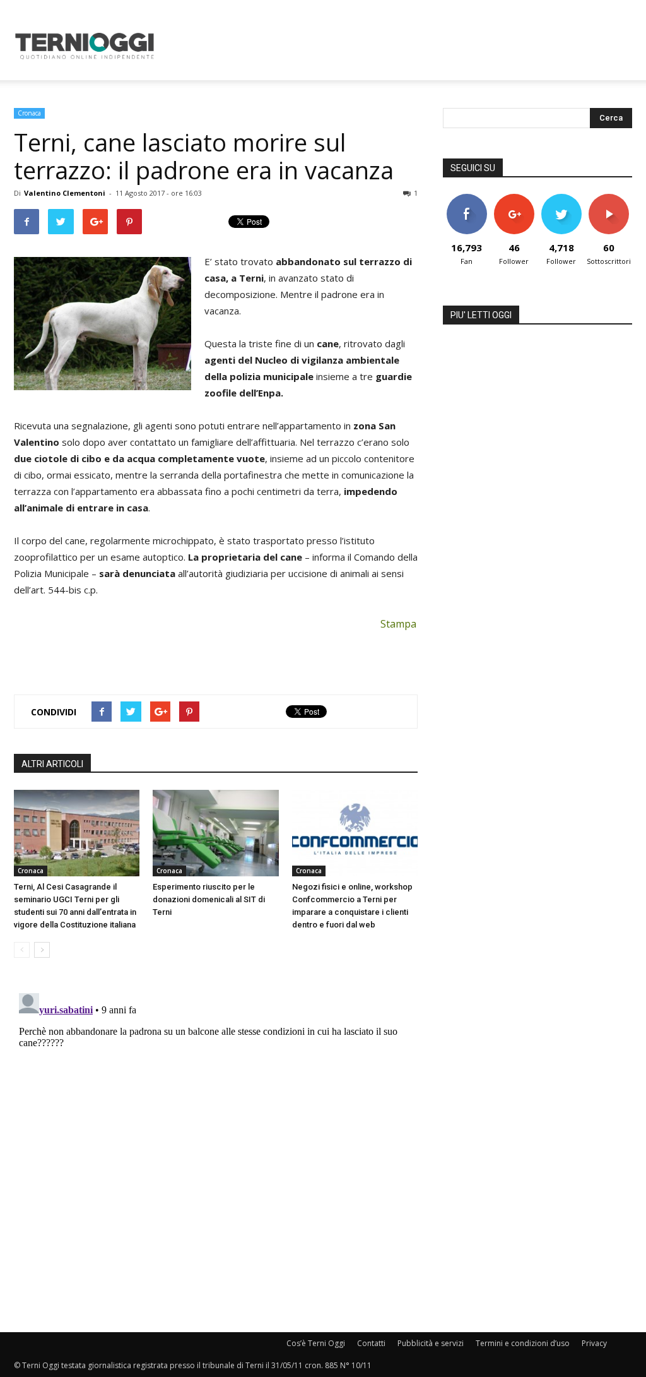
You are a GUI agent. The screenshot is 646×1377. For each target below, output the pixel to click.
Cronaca (29, 113)
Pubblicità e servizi (430, 1343)
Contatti (371, 1343)
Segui (514, 198)
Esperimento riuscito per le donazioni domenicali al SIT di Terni (209, 899)
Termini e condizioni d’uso (523, 1343)
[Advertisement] (402, 46)
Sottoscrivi (609, 198)
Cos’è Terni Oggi (315, 1343)
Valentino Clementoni (64, 193)
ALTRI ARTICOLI (52, 764)
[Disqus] (216, 1146)
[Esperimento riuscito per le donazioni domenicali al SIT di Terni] (215, 833)
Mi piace (467, 198)
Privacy (594, 1343)
